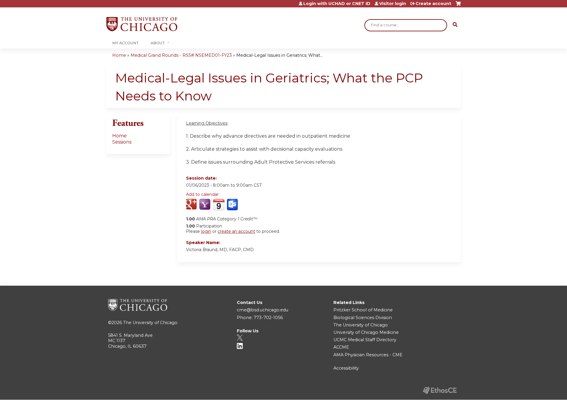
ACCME (341, 347)
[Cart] (458, 5)
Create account (433, 3)
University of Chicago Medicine (366, 332)
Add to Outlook (233, 205)
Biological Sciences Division (362, 317)
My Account (125, 43)
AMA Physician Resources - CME (368, 354)
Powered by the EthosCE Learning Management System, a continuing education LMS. (440, 390)
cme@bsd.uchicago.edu (262, 310)
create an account (236, 231)
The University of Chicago (150, 322)
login (206, 231)
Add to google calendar (192, 205)
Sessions (121, 142)
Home (119, 55)
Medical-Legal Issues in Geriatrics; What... (279, 55)
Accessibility (346, 368)
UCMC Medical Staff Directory (364, 339)
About (158, 43)
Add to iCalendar (219, 204)
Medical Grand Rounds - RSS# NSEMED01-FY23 (181, 55)
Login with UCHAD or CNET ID (336, 3)
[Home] (141, 24)
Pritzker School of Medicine (363, 310)
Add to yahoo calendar (205, 205)
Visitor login (392, 3)
